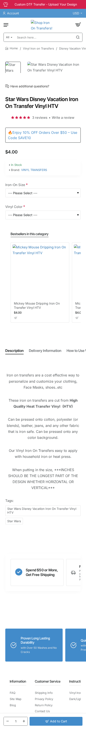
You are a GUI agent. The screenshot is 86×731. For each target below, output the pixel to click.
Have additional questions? (29, 86)
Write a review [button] (63, 117)
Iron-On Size (15, 185)
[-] (7, 721)
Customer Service (47, 681)
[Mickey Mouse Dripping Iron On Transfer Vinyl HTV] (40, 271)
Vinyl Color (13, 207)
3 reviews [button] (39, 117)
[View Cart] (78, 25)
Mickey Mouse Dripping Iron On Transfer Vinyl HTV (37, 305)
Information (18, 681)
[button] (56, 721)
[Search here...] (77, 37)
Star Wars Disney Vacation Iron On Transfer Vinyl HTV (41, 510)
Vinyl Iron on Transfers (38, 48)
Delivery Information (45, 350)
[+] (24, 721)
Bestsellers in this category (30, 234)
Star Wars (14, 521)
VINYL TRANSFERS (34, 170)
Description (14, 350)
